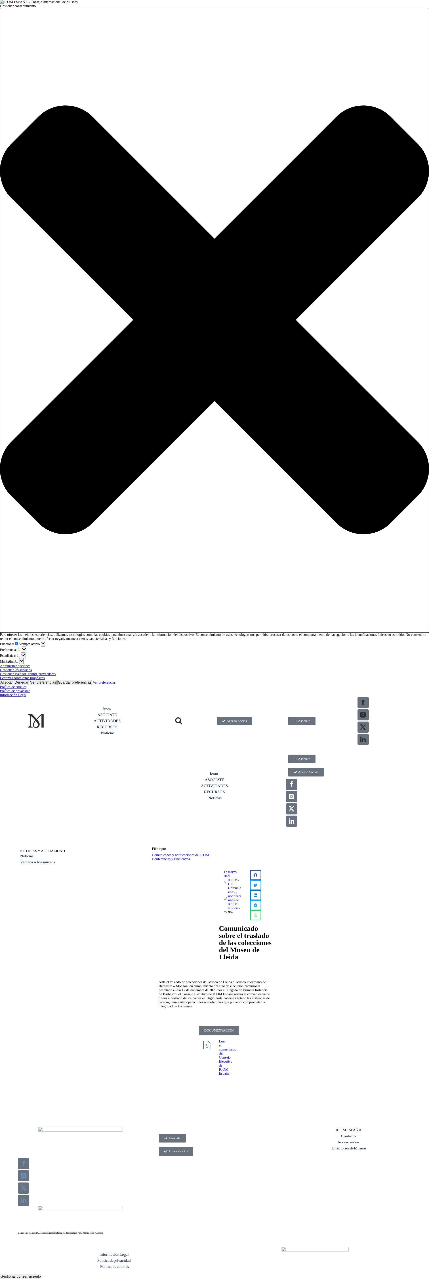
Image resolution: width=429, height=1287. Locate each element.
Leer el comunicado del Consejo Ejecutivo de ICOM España (227, 1057)
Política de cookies (13, 687)
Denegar (21, 682)
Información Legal (13, 695)
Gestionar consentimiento (20, 1276)
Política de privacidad (15, 691)
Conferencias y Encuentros (171, 859)
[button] (214, 320)
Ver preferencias (43, 682)
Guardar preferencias (74, 682)
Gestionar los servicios (16, 670)
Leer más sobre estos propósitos (22, 678)
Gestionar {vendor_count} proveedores (28, 674)
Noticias (234, 908)
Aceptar (6, 682)
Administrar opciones (15, 666)
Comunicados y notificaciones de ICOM (180, 855)
